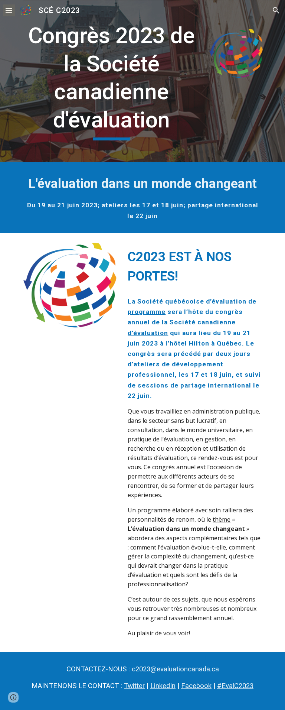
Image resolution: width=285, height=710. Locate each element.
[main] (111, 81)
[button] (9, 10)
